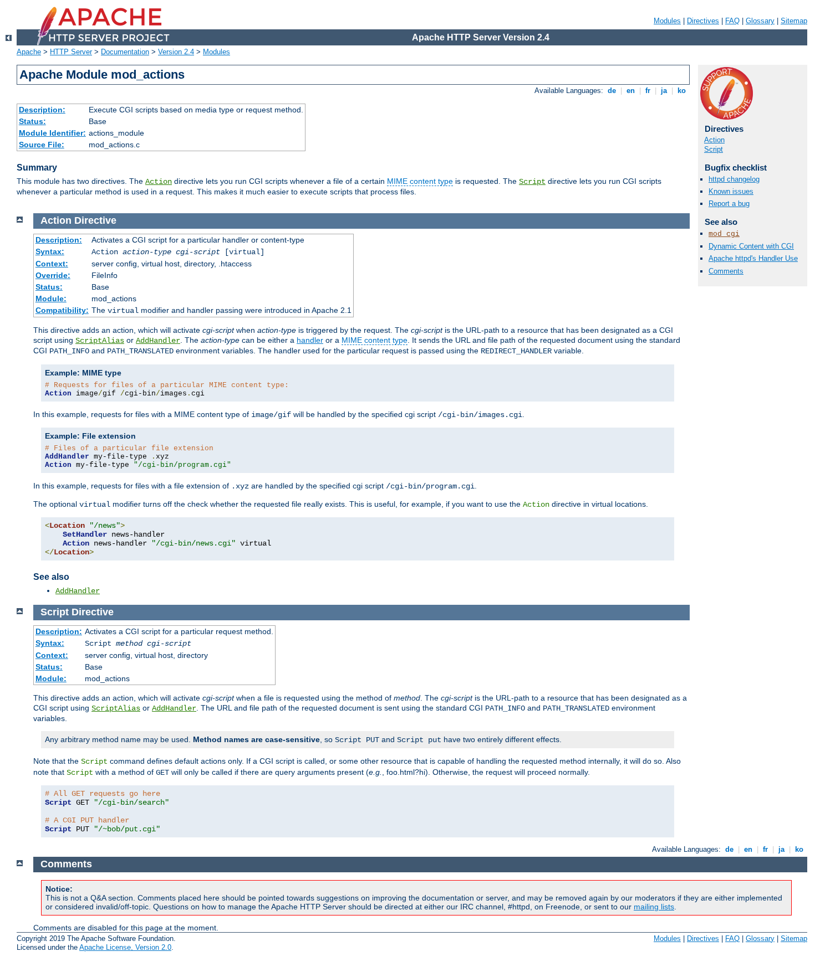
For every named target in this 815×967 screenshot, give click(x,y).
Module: (51, 298)
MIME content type (420, 181)
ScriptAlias (99, 340)
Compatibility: (62, 310)
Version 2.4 (176, 52)
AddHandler (158, 340)
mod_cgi (724, 234)
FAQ (732, 21)
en (630, 90)
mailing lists (654, 906)
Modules (667, 21)
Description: (42, 109)
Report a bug (729, 203)
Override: (52, 275)
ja (664, 90)
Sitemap (794, 21)
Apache (29, 52)
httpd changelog (734, 179)
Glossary (760, 21)
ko (681, 90)
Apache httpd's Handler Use (753, 258)
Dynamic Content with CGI (751, 246)
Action (158, 181)
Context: (51, 263)
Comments (726, 271)
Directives (703, 21)
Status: (32, 121)
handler (310, 340)
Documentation (125, 52)
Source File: (41, 144)
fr (648, 90)
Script (532, 181)
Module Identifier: (52, 132)
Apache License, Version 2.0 (125, 947)
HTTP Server (71, 52)
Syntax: (49, 251)
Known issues (731, 191)
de (611, 90)
